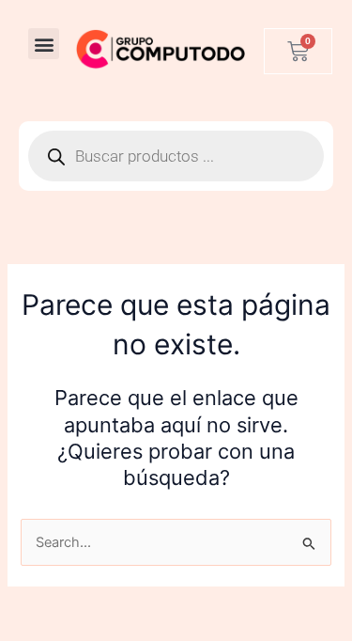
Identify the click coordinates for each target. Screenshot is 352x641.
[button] (43, 43)
